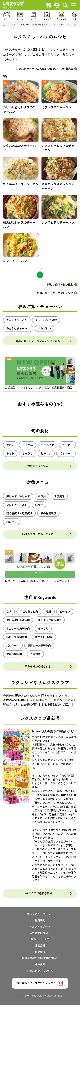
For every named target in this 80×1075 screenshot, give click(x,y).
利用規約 (40, 920)
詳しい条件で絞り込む (60, 284)
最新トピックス (40, 939)
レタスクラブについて (40, 970)
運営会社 (40, 945)
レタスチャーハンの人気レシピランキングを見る (44, 68)
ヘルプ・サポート (40, 926)
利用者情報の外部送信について (40, 958)
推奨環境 (40, 951)
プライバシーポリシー (40, 914)
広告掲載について (40, 933)
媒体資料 (40, 964)
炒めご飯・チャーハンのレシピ (55, 293)
